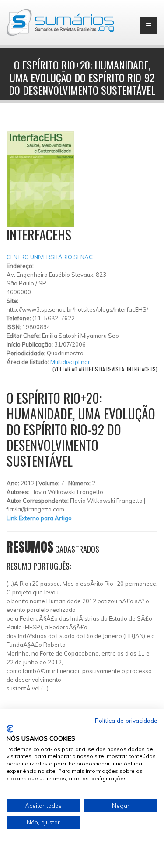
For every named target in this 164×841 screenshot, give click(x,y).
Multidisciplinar (70, 361)
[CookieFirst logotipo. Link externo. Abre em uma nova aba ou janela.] (10, 729)
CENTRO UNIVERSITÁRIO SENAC (50, 257)
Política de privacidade (126, 720)
